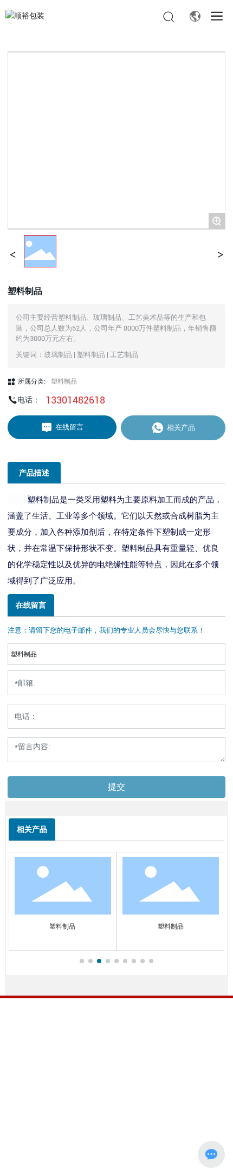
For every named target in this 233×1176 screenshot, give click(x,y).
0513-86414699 (81, 1042)
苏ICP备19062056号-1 (41, 1135)
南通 (79, 1159)
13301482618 (75, 400)
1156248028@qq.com (91, 1068)
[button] (82, 961)
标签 (105, 1159)
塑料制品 (64, 381)
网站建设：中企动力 (38, 1159)
